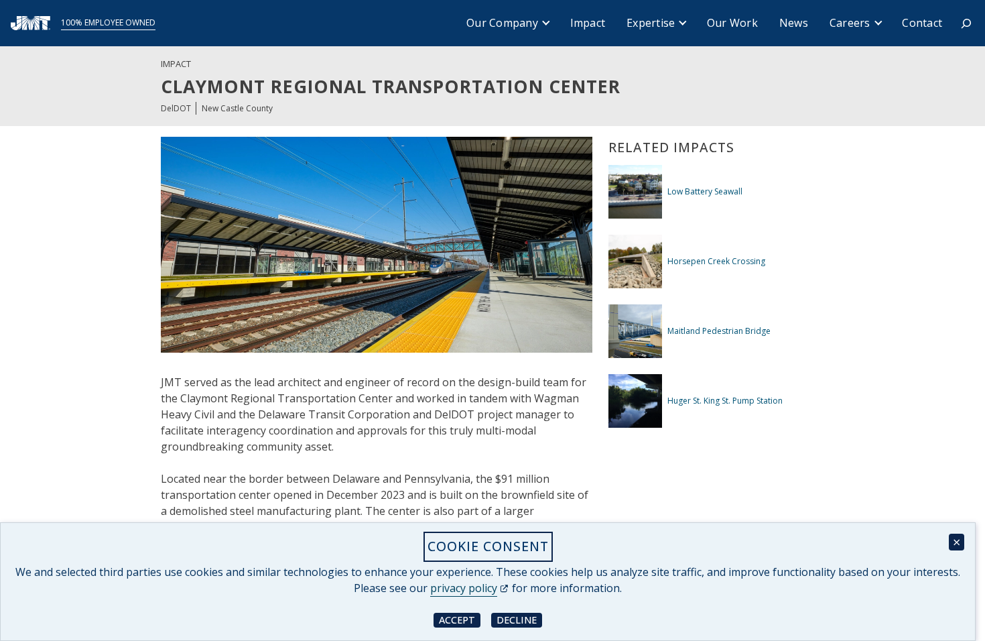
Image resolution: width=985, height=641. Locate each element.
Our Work (732, 22)
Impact (588, 22)
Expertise (651, 22)
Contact (922, 22)
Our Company (502, 22)
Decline (519, 619)
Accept (459, 619)
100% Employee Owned (108, 22)
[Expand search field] (966, 23)
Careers (850, 22)
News (793, 22)
